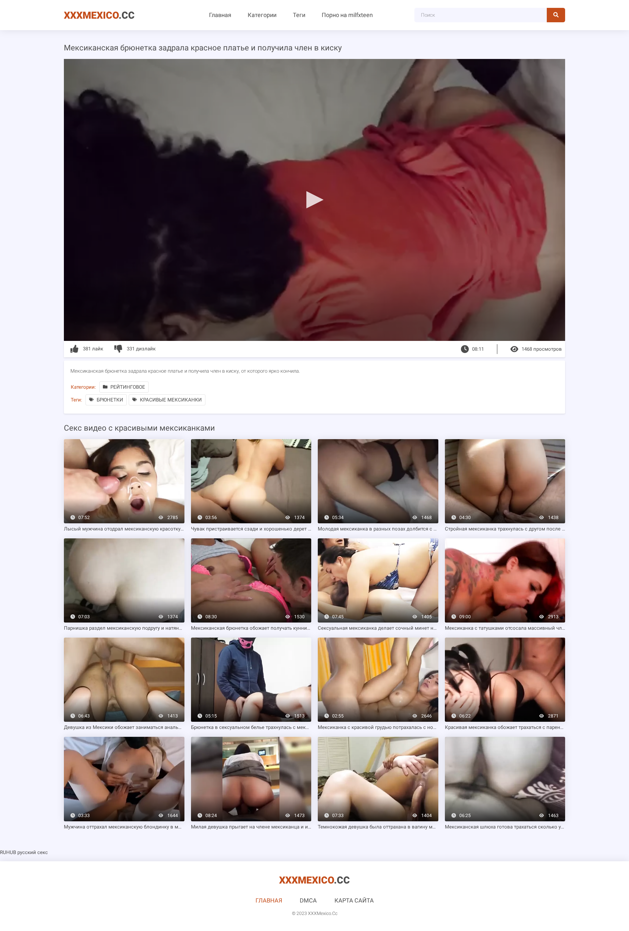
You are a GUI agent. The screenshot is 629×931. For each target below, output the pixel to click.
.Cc (99, 15)
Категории (262, 14)
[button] (314, 199)
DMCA (308, 900)
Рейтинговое (127, 387)
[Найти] (556, 15)
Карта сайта (354, 900)
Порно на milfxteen (347, 14)
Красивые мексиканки (170, 400)
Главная (220, 14)
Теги (299, 14)
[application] (314, 200)
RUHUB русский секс (24, 852)
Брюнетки (109, 400)
